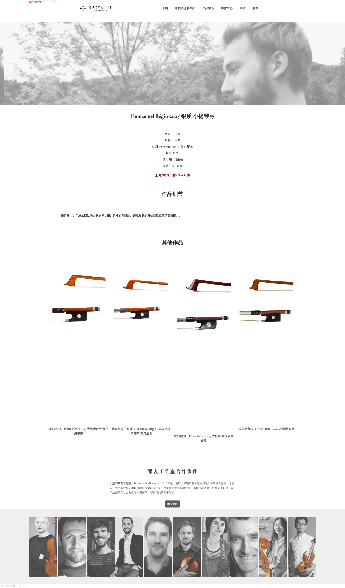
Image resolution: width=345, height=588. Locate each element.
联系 (255, 8)
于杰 (165, 8)
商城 (242, 8)
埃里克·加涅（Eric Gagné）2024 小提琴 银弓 (266, 429)
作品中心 (208, 8)
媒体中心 (227, 8)
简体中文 (37, 2)
